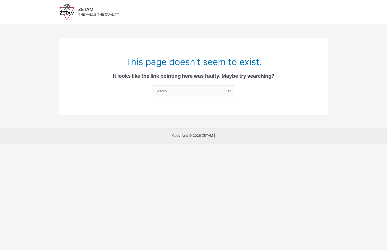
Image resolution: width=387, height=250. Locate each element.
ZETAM (85, 9)
